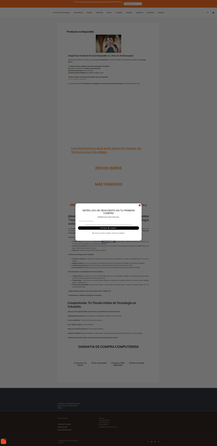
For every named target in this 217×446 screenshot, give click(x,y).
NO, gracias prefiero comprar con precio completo (108, 233)
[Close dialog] (140, 205)
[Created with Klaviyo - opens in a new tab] (108, 242)
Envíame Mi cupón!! (108, 228)
